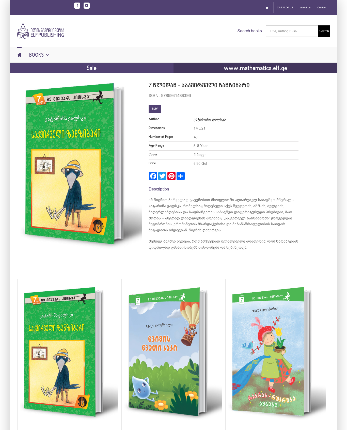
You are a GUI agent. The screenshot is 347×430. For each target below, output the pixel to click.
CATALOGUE (285, 7)
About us (305, 7)
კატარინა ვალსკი (210, 119)
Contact (322, 7)
